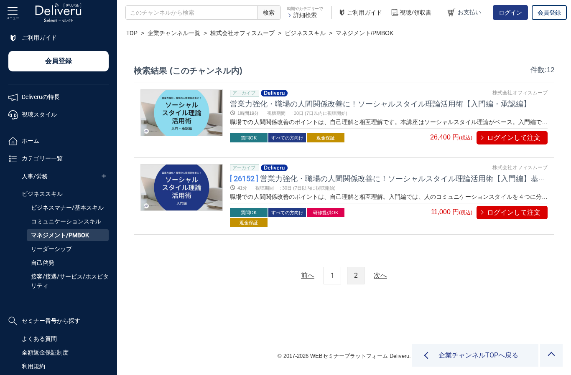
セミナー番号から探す (51, 320)
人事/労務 (35, 176)
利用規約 (33, 366)
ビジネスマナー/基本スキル (67, 207)
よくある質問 (39, 338)
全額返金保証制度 (45, 352)
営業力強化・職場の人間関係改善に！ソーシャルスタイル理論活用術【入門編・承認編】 (380, 103)
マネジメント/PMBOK (60, 235)
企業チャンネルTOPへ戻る (478, 355)
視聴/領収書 (415, 12)
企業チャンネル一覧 (174, 33)
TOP (132, 33)
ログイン (510, 12)
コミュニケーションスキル (66, 221)
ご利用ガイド (364, 12)
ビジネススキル (42, 193)
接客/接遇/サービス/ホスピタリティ (70, 281)
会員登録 (549, 12)
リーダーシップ (51, 249)
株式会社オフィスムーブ (242, 33)
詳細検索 (305, 15)
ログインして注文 (513, 138)
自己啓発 (42, 262)
